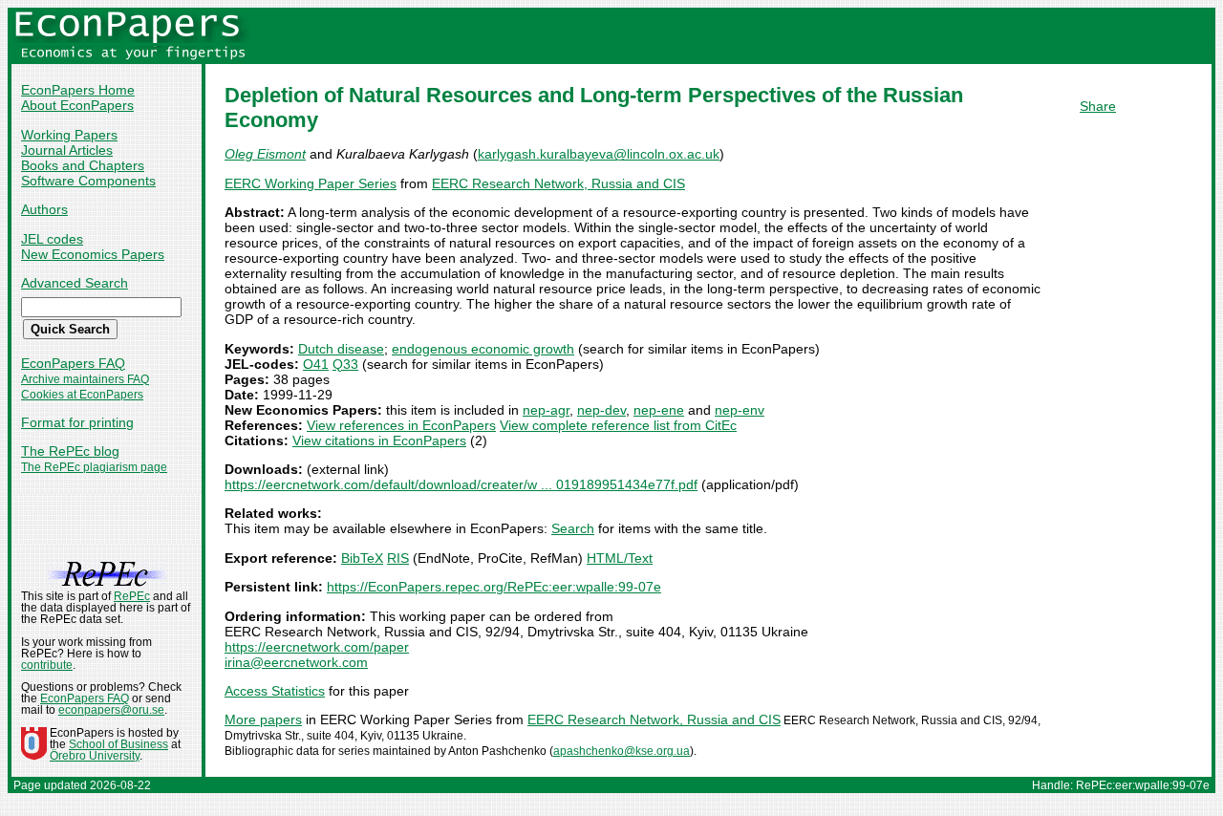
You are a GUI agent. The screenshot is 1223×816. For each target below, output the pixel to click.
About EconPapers (77, 105)
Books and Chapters (82, 165)
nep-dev (601, 410)
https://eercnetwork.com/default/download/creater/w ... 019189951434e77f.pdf (461, 484)
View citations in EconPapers (379, 440)
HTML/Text (620, 558)
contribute (47, 665)
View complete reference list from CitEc (618, 425)
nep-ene (658, 410)
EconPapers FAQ (73, 363)
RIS (398, 558)
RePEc (132, 596)
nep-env (739, 410)
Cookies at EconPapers (82, 394)
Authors (44, 209)
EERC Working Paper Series (311, 183)
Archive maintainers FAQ (85, 379)
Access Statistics (275, 690)
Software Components (88, 180)
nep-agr (546, 410)
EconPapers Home (78, 89)
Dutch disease (341, 348)
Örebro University (94, 756)
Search (572, 528)
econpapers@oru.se (111, 710)
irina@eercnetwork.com (296, 662)
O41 (316, 364)
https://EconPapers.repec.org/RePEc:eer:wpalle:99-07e (494, 586)
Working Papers (69, 134)
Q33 (345, 364)
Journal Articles (67, 150)
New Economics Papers (92, 254)
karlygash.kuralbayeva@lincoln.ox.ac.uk (598, 153)
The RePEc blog (70, 451)
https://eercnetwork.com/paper (317, 647)
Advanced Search (74, 282)
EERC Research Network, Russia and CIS (558, 183)
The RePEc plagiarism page (94, 467)
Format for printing (77, 422)
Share (1098, 106)
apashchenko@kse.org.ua (621, 751)
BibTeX (362, 558)
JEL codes (52, 239)
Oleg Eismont (265, 153)
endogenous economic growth (483, 348)
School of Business (118, 744)
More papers (263, 719)
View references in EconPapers (401, 425)
